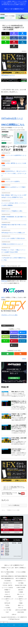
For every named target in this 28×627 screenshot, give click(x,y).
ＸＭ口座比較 (7, 580)
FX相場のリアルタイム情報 (8, 325)
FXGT (7, 612)
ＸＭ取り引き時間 (20, 587)
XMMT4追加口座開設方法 (7, 576)
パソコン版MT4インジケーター (7, 599)
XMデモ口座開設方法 (21, 578)
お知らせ (14, 614)
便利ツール (20, 605)
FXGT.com (4, 281)
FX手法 (7, 605)
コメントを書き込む (14, 505)
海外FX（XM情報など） (21, 567)
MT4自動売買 (7, 596)
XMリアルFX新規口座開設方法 (7, 573)
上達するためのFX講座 (20, 610)
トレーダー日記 (7, 610)
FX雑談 (20, 603)
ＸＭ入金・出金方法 (7, 585)
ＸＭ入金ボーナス (7, 583)
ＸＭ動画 (21, 592)
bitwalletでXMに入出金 (20, 585)
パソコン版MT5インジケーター (21, 599)
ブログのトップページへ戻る (9, 315)
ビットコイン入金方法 (7, 587)
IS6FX (3, 297)
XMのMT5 (7, 592)
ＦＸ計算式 (7, 607)
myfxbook (20, 596)
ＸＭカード (7, 594)
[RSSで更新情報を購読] (20, 353)
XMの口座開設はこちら (12, 124)
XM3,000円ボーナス (21, 580)
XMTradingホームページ (8, 75)
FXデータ (20, 607)
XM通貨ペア (7, 589)
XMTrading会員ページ (12, 118)
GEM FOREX (20, 612)
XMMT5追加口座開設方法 (20, 576)
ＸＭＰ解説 (20, 583)
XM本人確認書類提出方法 (7, 578)
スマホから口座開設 (21, 572)
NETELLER (7, 603)
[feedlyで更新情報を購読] (7, 353)
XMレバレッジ (20, 594)
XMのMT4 (20, 589)
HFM (2, 266)
